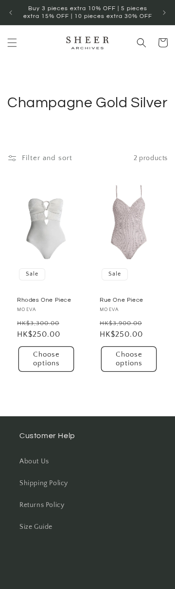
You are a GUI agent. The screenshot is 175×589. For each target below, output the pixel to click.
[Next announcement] (164, 12)
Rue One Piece (121, 300)
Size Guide (35, 527)
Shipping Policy (43, 483)
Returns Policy (41, 505)
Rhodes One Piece (44, 300)
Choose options (46, 358)
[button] (12, 42)
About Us (34, 461)
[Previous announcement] (10, 12)
